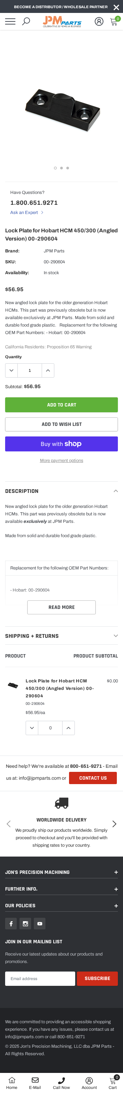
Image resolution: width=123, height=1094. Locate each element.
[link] (11, 923)
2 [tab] (61, 168)
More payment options (61, 460)
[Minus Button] (11, 370)
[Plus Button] (48, 370)
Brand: (12, 251)
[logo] (63, 21)
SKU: (10, 262)
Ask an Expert (24, 212)
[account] (99, 21)
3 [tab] (67, 168)
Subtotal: (14, 386)
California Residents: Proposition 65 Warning (48, 347)
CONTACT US (93, 778)
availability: (17, 272)
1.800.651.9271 (34, 202)
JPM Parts (54, 251)
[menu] (10, 21)
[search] (26, 21)
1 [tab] (55, 168)
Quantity (13, 356)
